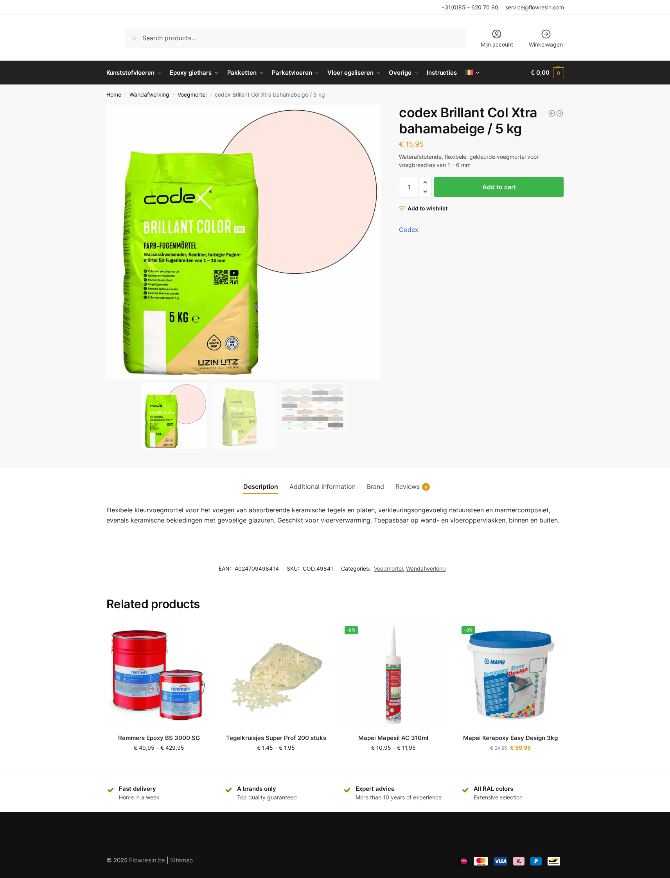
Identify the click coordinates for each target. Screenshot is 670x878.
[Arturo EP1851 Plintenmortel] (552, 113)
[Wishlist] (200, 634)
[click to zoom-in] (243, 242)
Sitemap (181, 860)
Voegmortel (192, 95)
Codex (409, 229)
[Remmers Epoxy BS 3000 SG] (159, 675)
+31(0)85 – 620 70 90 (469, 7)
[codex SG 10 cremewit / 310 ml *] (560, 113)
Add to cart (499, 187)
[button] (371, 242)
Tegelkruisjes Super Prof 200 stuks (276, 738)
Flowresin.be (147, 860)
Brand (375, 486)
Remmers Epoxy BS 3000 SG (159, 738)
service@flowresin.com (534, 7)
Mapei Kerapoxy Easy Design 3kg (510, 738)
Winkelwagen (546, 44)
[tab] (261, 486)
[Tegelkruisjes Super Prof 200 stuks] (276, 675)
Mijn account (497, 44)
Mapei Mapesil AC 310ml (393, 738)
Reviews (411, 486)
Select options (159, 764)
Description (260, 486)
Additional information (322, 486)
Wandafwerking (149, 95)
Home (113, 95)
